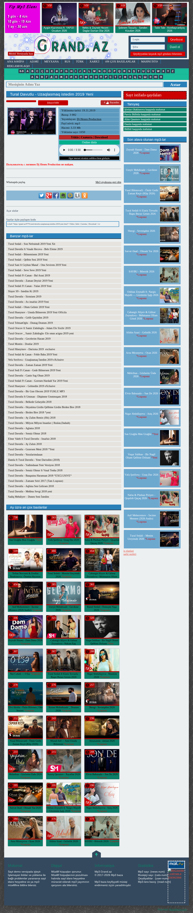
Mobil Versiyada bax (21, 53)
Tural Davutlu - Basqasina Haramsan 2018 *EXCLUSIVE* (40, 475)
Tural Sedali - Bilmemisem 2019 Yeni (28, 254)
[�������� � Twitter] (42, 195)
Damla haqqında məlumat (138, 124)
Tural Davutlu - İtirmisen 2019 (24, 296)
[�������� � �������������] (85, 195)
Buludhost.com (178, 909)
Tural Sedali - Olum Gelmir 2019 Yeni (29, 307)
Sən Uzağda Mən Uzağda (25, 539)
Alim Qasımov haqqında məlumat (142, 119)
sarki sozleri (129, 554)
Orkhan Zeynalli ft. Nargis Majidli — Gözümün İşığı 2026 (141, 295)
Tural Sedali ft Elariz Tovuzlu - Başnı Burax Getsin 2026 (63, 677)
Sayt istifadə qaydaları (144, 95)
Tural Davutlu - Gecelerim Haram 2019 (29, 338)
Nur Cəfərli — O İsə (25, 673)
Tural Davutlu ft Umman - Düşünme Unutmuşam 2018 (37, 396)
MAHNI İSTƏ (149, 61)
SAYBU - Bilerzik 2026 (102, 841)
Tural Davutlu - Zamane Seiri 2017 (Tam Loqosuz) (35, 481)
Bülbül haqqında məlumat (138, 129)
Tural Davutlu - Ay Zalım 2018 (25, 444)
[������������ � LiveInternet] (77, 195)
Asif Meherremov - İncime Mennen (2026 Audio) (141, 518)
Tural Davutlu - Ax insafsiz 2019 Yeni (28, 301)
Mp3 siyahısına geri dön (108, 182)
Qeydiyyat (176, 39)
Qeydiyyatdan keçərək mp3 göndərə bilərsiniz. (158, 53)
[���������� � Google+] (49, 195)
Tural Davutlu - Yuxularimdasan (25, 454)
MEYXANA (51, 61)
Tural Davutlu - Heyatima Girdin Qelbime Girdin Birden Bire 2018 (44, 407)
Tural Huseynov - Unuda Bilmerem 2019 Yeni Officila (37, 312)
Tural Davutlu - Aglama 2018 (24, 428)
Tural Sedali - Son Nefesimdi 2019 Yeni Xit (31, 244)
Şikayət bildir (53, 102)
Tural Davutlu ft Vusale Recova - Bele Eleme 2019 (35, 249)
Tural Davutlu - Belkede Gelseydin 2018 (29, 402)
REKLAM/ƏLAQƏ (18, 66)
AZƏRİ (34, 61)
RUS (67, 61)
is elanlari (128, 551)
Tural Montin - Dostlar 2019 (23, 344)
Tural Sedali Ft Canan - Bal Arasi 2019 (29, 275)
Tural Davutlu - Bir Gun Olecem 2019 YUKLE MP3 (36, 391)
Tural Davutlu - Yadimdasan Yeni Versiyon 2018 (34, 465)
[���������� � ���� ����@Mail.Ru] (70, 195)
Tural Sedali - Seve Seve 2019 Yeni (27, 270)
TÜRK (80, 61)
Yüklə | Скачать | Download (89, 137)
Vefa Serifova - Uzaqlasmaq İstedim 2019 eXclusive (36, 359)
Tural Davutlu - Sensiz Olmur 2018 (27, 433)
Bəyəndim (111, 102)
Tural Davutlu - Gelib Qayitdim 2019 (28, 317)
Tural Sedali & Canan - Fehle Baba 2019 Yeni (32, 354)
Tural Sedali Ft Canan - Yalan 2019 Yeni (29, 286)
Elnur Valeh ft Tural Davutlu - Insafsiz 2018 (32, 438)
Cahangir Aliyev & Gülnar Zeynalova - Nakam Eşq (63, 643)
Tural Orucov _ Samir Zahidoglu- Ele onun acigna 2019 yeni (41, 333)
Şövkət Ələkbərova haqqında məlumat (144, 109)
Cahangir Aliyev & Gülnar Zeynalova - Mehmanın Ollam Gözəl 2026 (102, 576)
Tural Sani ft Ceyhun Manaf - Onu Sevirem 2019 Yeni (37, 265)
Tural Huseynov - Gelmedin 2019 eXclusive (31, 386)
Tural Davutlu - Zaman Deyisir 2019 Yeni (30, 280)
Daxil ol (175, 47)
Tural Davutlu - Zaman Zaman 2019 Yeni (30, 365)
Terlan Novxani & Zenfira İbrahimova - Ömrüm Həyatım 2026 (25, 576)
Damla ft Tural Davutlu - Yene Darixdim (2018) (34, 459)
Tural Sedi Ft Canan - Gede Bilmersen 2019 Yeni (34, 370)
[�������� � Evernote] (63, 195)
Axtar (175, 84)
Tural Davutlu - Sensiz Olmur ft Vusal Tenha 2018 (35, 470)
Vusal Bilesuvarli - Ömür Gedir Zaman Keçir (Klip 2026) (25, 744)
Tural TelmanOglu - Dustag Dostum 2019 (30, 323)
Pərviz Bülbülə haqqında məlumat (142, 114)
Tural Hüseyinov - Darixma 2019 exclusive (31, 349)
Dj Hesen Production (89, 119)
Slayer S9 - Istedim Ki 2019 (23, 291)
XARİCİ (94, 61)
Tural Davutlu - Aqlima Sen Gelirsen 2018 (31, 486)
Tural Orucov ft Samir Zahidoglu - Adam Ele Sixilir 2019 (39, 328)
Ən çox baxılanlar (120, 61)
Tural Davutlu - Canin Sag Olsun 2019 (29, 375)
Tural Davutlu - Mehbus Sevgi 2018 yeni (30, 491)
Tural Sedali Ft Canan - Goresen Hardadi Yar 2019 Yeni (38, 380)
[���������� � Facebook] (56, 195)
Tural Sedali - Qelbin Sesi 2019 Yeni (27, 259)
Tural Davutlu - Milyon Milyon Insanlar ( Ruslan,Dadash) (39, 423)
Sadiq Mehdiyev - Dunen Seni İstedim (28, 496)
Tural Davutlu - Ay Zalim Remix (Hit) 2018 (31, 417)
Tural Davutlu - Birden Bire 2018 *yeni (29, 412)
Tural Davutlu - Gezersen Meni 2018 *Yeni (31, 449)
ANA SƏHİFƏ (15, 61)
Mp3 (65, 46)
